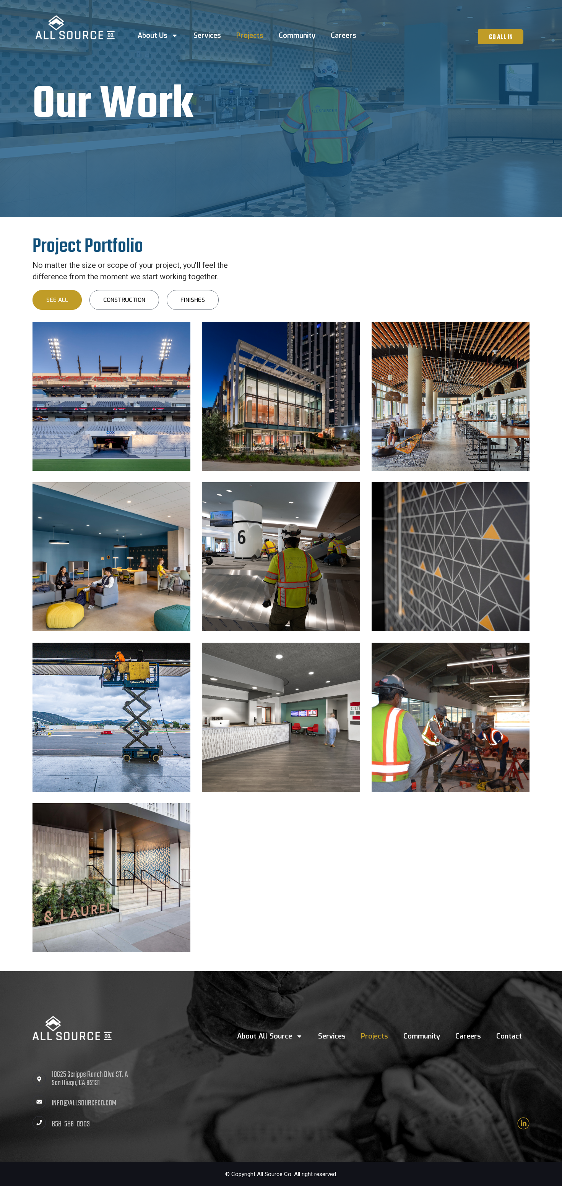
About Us (152, 35)
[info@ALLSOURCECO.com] (39, 1101)
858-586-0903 (71, 1124)
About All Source (264, 1036)
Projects (249, 35)
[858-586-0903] (39, 1122)
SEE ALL (57, 300)
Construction (124, 300)
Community (297, 35)
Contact (509, 1036)
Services (207, 35)
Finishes (192, 300)
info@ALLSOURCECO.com (84, 1103)
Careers (343, 35)
